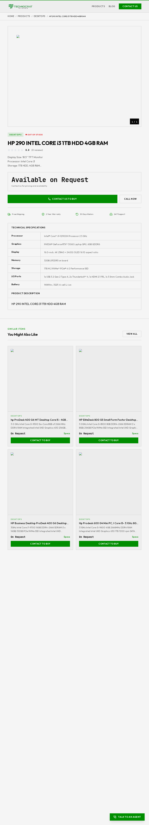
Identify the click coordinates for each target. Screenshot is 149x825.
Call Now (130, 198)
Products (98, 6)
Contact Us (130, 6)
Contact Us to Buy (64, 198)
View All (132, 333)
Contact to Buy (40, 440)
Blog (112, 6)
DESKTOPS (39, 16)
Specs (67, 433)
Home (11, 16)
